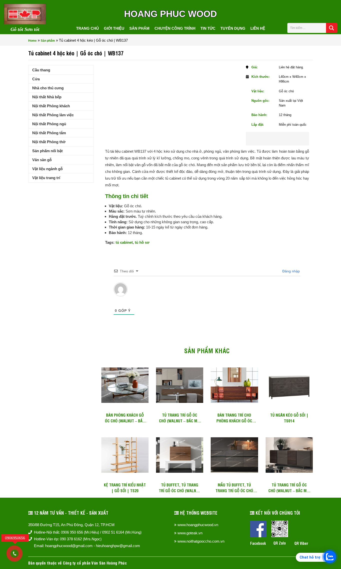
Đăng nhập (290, 271)
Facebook (258, 543)
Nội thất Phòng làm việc (53, 115)
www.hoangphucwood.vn (197, 525)
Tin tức (207, 28)
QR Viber (301, 543)
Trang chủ (87, 28)
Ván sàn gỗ (42, 160)
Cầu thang (41, 70)
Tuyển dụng (232, 28)
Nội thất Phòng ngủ (49, 124)
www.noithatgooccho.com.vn (200, 541)
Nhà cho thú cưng (48, 88)
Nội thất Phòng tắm (49, 133)
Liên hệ (257, 28)
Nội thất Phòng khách (51, 106)
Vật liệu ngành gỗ (47, 169)
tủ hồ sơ (142, 242)
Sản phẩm (139, 28)
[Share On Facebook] (268, 138)
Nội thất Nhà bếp (46, 97)
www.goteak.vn (189, 533)
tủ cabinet (124, 242)
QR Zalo (279, 543)
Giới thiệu (114, 28)
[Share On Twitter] (284, 138)
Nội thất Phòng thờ (49, 142)
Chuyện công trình (175, 28)
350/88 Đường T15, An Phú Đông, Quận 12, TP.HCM (71, 525)
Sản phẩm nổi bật (47, 151)
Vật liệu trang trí (46, 178)
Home (32, 40)
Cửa (36, 79)
